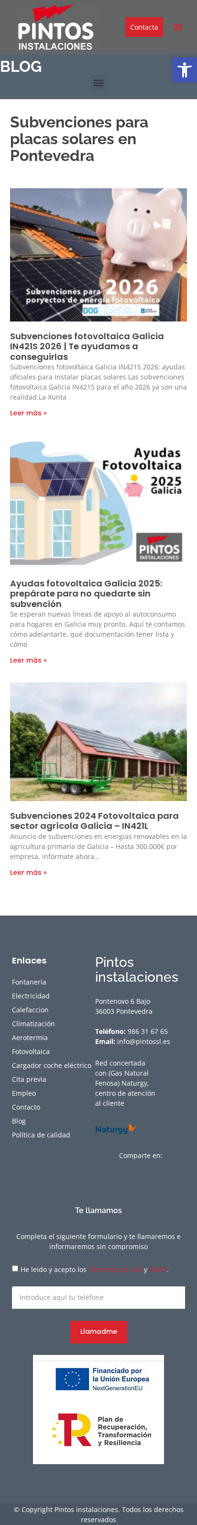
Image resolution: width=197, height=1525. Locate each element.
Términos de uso (115, 1269)
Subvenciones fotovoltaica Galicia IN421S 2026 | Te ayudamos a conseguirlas (87, 346)
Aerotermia (30, 1037)
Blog (19, 1120)
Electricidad (31, 995)
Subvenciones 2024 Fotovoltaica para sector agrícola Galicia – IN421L (94, 821)
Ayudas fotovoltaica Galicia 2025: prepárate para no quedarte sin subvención (86, 593)
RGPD (158, 1269)
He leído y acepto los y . (95, 1269)
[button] (184, 69)
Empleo (24, 1093)
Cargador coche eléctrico (51, 1065)
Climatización (33, 1023)
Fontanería (29, 981)
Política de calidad (41, 1134)
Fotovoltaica (31, 1051)
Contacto (26, 1107)
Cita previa (29, 1079)
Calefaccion (30, 1009)
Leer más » (28, 413)
